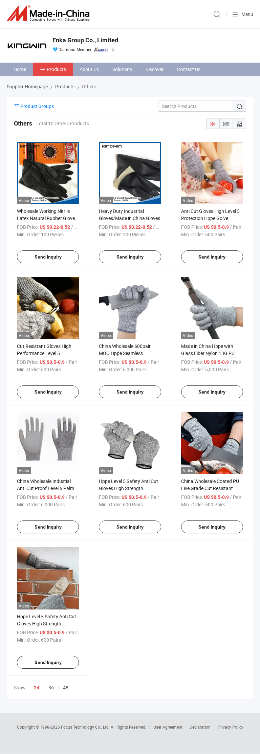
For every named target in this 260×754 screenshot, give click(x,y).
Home (20, 69)
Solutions (122, 69)
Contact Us (188, 69)
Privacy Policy (230, 727)
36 (51, 687)
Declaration (200, 727)
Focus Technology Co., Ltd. (86, 727)
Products (56, 69)
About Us (89, 69)
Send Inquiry (48, 257)
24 (36, 687)
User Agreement (167, 727)
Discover (155, 69)
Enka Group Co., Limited (85, 40)
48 (65, 687)
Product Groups (36, 106)
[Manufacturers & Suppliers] (49, 13)
